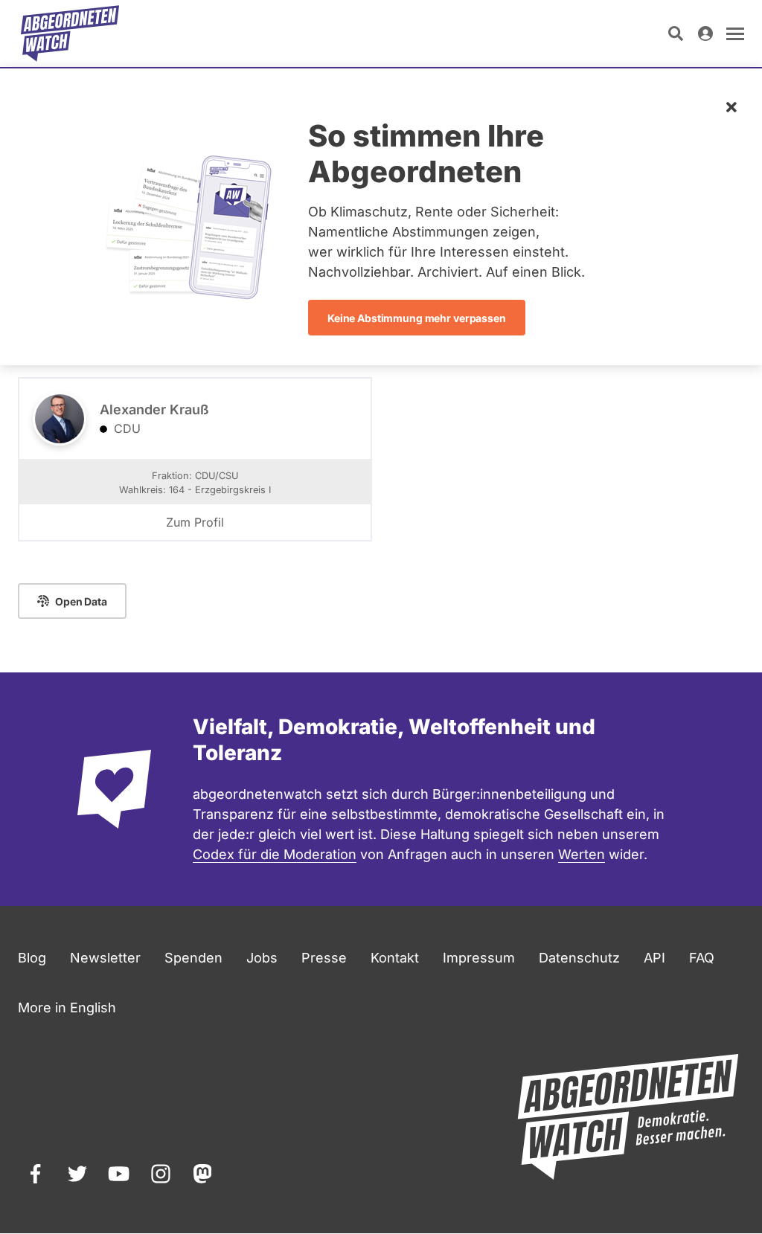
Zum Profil (195, 522)
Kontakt (395, 957)
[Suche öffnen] (676, 33)
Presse (324, 957)
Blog (32, 957)
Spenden (193, 957)
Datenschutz (579, 957)
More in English (67, 1007)
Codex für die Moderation (274, 854)
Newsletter (105, 957)
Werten (581, 854)
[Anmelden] (705, 33)
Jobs (262, 957)
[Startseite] (70, 33)
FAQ (701, 957)
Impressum (479, 957)
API (654, 957)
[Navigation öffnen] (735, 33)
